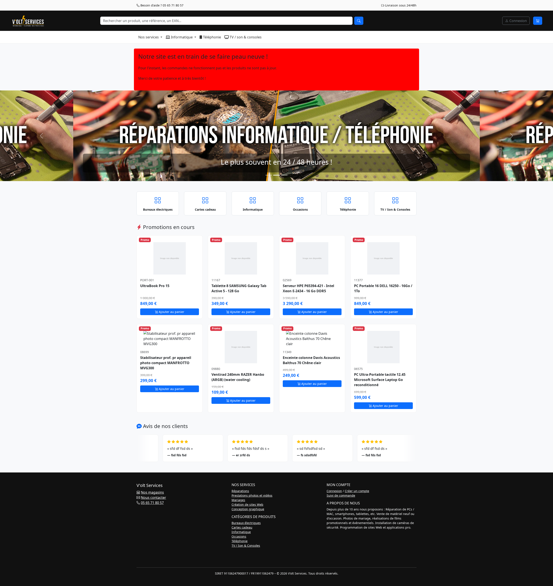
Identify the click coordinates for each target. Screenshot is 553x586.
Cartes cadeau (242, 527)
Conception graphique (248, 509)
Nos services (149, 37)
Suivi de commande (341, 495)
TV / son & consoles (245, 37)
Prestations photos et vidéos (252, 495)
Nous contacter (153, 497)
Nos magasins (152, 492)
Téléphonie (211, 37)
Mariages (238, 500)
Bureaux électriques (246, 523)
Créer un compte (357, 491)
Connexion (518, 20)
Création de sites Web (247, 504)
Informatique (182, 37)
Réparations (240, 491)
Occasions (239, 536)
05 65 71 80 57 (152, 502)
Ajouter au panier (171, 312)
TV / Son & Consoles (246, 545)
